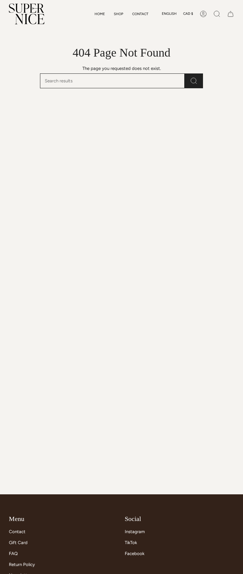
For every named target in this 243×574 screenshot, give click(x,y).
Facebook (134, 553)
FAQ (13, 553)
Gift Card (18, 542)
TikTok (131, 542)
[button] (118, 14)
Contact (17, 531)
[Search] (194, 80)
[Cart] (230, 14)
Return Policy (22, 564)
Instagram (135, 531)
